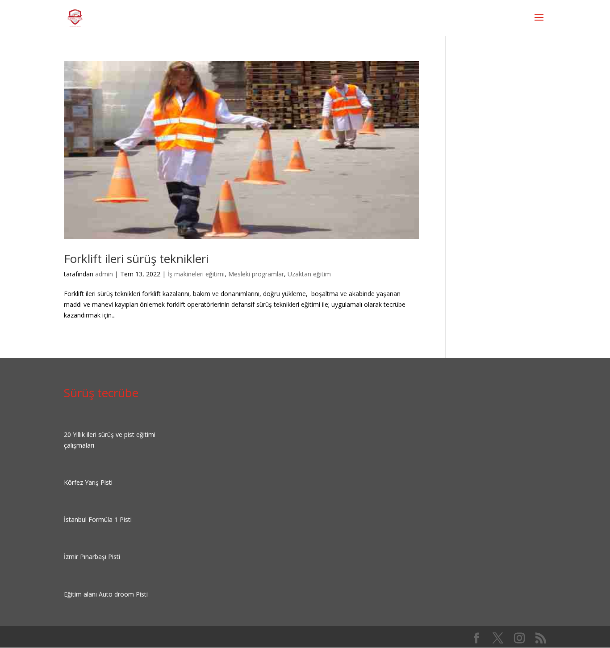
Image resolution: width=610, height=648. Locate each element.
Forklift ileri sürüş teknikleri (136, 258)
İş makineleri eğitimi (196, 274)
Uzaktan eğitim (309, 274)
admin (104, 274)
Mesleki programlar (256, 274)
